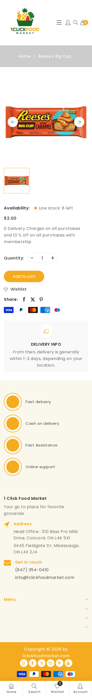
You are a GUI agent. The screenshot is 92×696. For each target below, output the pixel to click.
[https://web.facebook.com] (33, 663)
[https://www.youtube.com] (68, 663)
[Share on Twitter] (32, 299)
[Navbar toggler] (59, 23)
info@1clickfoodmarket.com (45, 577)
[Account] (68, 23)
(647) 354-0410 (32, 570)
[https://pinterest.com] (59, 663)
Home (24, 56)
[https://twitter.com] (41, 663)
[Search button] (75, 22)
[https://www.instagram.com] (50, 663)
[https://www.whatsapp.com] (24, 663)
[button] (79, 122)
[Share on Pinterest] (41, 299)
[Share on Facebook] (24, 299)
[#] (13, 402)
